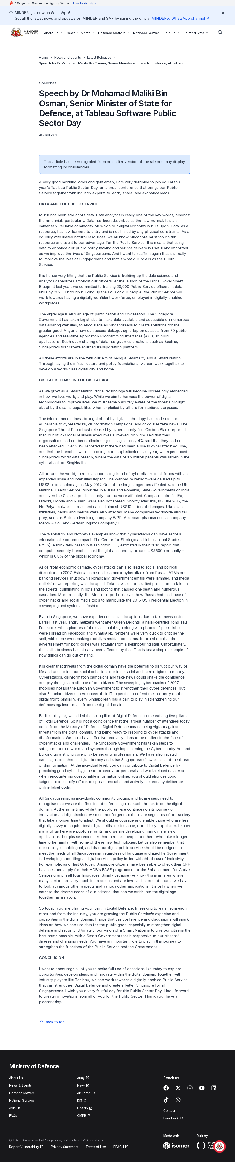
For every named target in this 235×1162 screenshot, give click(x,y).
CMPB (81, 1116)
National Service (146, 33)
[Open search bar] (220, 32)
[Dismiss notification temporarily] (223, 12)
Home (43, 57)
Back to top (55, 1022)
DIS (79, 1100)
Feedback (171, 1118)
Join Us (14, 1108)
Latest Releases (99, 57)
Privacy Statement (64, 1147)
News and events (67, 57)
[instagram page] (190, 1088)
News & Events (20, 1085)
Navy (81, 1085)
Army (81, 1078)
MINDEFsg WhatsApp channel (178, 18)
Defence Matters (22, 1093)
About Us (16, 1078)
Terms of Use (96, 1147)
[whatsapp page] (178, 1100)
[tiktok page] (166, 1100)
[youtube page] (202, 1088)
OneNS (82, 1108)
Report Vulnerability (24, 1147)
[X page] (178, 1088)
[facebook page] (166, 1088)
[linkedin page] (214, 1088)
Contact (169, 1110)
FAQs (13, 1116)
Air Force (84, 1093)
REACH (118, 1147)
